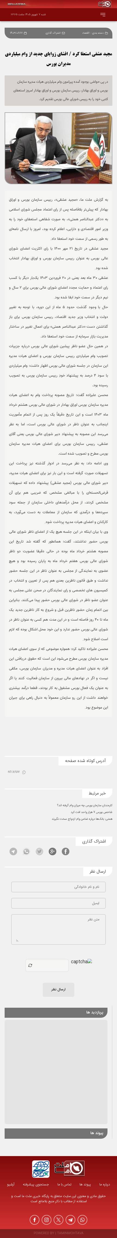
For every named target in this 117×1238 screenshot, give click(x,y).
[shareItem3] (39, 851)
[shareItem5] (13, 851)
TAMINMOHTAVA (70, 1233)
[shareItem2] (52, 851)
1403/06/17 (16, 33)
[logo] (69, 1169)
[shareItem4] (26, 851)
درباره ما (104, 1185)
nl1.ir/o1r (14, 772)
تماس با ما (64, 1185)
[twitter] (58, 1220)
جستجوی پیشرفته (36, 1185)
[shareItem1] (65, 851)
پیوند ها (85, 1185)
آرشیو (10, 1185)
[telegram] (70, 1220)
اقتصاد (86, 33)
